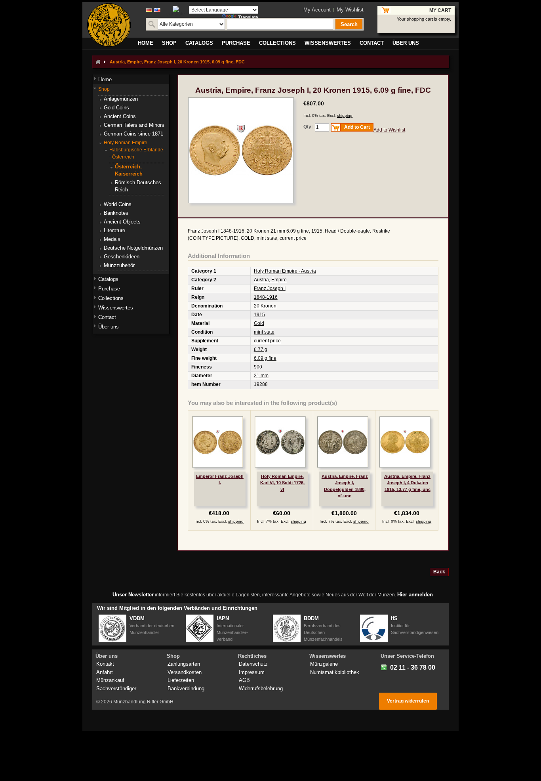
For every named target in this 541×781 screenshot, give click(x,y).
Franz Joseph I (270, 288)
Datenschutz (253, 664)
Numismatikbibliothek (334, 672)
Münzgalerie (324, 664)
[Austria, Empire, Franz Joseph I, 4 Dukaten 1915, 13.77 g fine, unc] (405, 442)
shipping (344, 115)
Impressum (252, 672)
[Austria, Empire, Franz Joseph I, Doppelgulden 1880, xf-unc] (342, 442)
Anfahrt (104, 672)
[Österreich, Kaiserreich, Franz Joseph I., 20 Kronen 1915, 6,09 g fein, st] (241, 101)
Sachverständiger (116, 688)
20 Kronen (265, 306)
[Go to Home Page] (98, 61)
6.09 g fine (265, 358)
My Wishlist (350, 10)
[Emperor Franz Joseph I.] (217, 442)
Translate (248, 17)
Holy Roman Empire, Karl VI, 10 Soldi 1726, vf (282, 482)
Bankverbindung (186, 688)
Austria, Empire (270, 280)
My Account (317, 10)
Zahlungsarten (184, 664)
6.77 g (260, 349)
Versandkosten (185, 672)
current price (267, 341)
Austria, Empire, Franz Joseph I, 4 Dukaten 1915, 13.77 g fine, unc (407, 482)
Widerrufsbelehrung (261, 688)
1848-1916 (266, 297)
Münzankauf (110, 680)
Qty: (308, 127)
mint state (264, 332)
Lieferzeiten (181, 680)
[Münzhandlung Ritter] (109, 25)
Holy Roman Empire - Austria (285, 271)
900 (258, 367)
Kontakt (105, 664)
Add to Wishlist (389, 130)
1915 (259, 314)
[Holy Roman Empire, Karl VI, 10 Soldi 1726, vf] (280, 442)
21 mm (261, 375)
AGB (244, 680)
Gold (259, 323)
